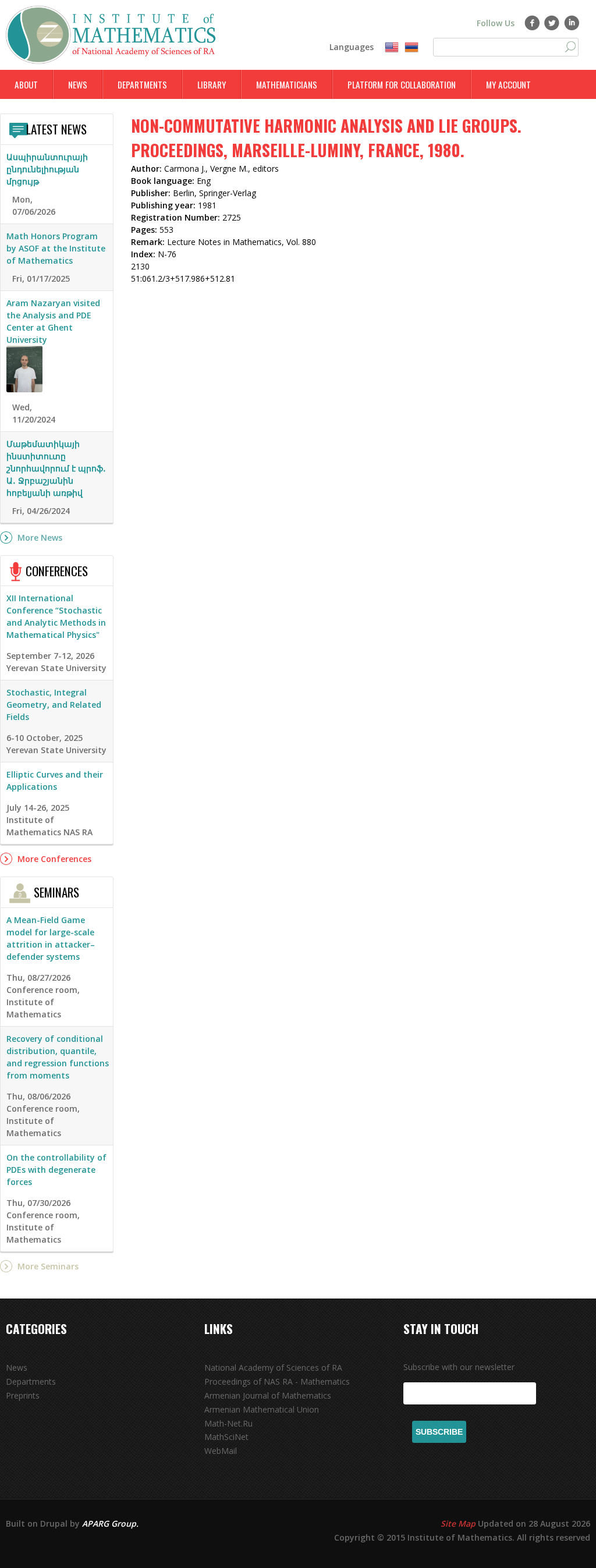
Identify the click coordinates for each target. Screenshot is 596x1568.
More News (39, 537)
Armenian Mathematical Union (261, 1409)
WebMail (220, 1450)
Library (211, 84)
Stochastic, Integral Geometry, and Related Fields (53, 704)
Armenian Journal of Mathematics (267, 1395)
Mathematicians (286, 84)
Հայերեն (411, 47)
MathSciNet (226, 1436)
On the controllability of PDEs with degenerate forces (56, 1169)
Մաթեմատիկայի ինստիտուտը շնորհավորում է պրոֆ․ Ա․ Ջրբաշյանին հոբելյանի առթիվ (56, 468)
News (77, 84)
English (392, 47)
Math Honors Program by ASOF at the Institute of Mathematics (55, 248)
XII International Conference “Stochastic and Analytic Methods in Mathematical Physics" (56, 616)
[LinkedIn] (572, 22)
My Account (508, 84)
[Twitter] (552, 22)
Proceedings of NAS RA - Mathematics (277, 1381)
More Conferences (54, 858)
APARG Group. (110, 1523)
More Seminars (48, 1266)
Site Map (458, 1523)
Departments (142, 84)
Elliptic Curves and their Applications (54, 780)
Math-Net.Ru (228, 1423)
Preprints (23, 1395)
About (26, 84)
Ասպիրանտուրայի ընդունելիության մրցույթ (47, 169)
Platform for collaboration (401, 84)
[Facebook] (532, 22)
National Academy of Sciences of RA (273, 1367)
